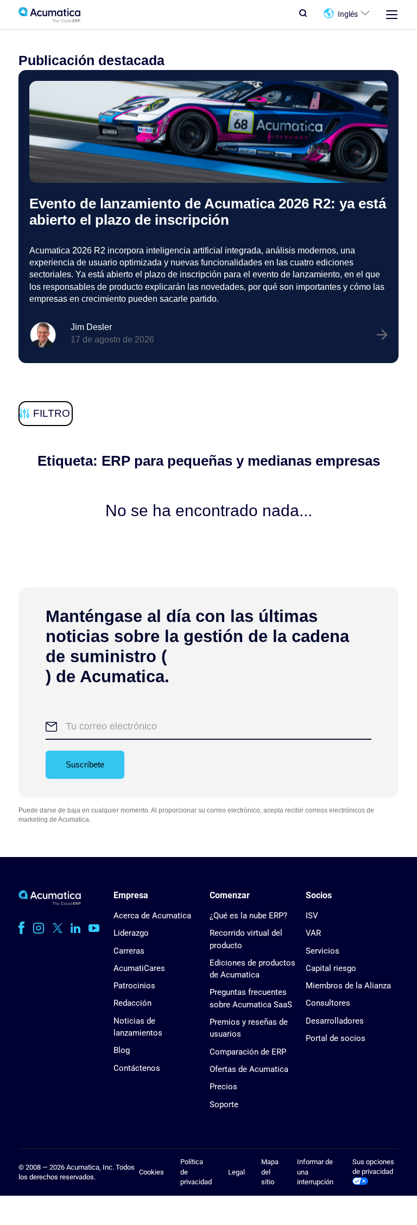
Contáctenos (136, 1068)
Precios (223, 1086)
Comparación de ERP (248, 1052)
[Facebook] (21, 928)
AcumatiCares (139, 968)
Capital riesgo (331, 968)
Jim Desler (91, 327)
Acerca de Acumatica (152, 916)
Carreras (128, 951)
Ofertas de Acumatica (249, 1069)
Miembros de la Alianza (348, 986)
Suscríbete (85, 764)
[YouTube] (94, 928)
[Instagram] (39, 928)
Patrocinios (134, 986)
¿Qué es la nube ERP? (248, 916)
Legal (236, 1172)
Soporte (224, 1104)
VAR (313, 933)
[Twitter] (57, 928)
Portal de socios (335, 1038)
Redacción (132, 1003)
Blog (121, 1050)
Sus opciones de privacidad (373, 1167)
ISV (312, 916)
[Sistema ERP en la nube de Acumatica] (49, 902)
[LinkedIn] (75, 928)
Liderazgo (131, 933)
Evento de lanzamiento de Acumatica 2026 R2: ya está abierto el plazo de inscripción (207, 211)
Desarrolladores (335, 1021)
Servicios (322, 951)
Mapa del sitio (270, 1172)
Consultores (328, 1003)
